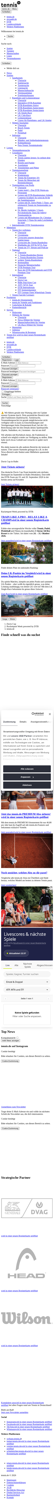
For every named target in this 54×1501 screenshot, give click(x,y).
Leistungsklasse (24, 118)
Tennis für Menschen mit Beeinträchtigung (28, 181)
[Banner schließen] (50, 714)
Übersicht (22, 80)
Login (17, 360)
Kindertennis (23, 175)
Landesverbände (14, 24)
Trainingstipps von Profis (23, 185)
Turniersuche (23, 85)
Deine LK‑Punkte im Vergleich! (26, 575)
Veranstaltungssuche (21, 150)
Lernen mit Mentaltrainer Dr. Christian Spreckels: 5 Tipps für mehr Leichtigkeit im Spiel (35, 220)
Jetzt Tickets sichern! (13, 466)
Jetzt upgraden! (26, 832)
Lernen (10, 148)
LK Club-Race (24, 115)
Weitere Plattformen (15, 26)
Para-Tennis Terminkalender (30, 145)
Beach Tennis (24, 128)
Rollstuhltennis (24, 143)
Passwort (5, 365)
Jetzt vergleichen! (8, 885)
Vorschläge (6, 405)
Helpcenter (17, 312)
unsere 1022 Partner (21, 736)
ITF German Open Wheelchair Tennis (34, 292)
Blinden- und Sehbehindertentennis (33, 140)
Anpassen (25, 777)
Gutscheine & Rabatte (21, 305)
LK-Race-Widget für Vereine (30, 325)
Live (8, 965)
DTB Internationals (26, 287)
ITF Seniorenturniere (27, 290)
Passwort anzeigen (9, 369)
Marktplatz (17, 327)
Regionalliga (23, 262)
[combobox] (20, 397)
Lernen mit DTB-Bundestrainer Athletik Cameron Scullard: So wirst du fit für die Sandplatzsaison (35, 197)
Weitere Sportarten (20, 123)
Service (10, 310)
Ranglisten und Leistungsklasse (26, 98)
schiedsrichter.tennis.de (25, 1452)
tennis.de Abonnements (22, 300)
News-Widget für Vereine (29, 320)
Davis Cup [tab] (11, 624)
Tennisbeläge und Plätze (28, 168)
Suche (10, 36)
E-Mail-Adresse (8, 363)
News (9, 73)
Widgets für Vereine (20, 315)
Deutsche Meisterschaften (29, 265)
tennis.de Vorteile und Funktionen (27, 302)
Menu (14, 9)
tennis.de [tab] (10, 629)
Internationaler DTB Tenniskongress (28, 225)
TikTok (28, 1427)
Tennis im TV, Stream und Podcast (33, 247)
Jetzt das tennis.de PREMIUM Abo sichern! (26, 816)
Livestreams (23, 235)
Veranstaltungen (14, 58)
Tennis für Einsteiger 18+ (29, 178)
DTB (9, 22)
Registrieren (7, 360)
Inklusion (16, 135)
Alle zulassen (27, 769)
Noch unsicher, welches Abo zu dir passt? (24, 872)
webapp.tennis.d (14, 1439)
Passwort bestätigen (9, 371)
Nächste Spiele (27, 965)
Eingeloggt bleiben (12, 391)
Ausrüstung (23, 165)
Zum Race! (24, 594)
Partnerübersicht (19, 307)
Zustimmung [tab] (9, 722)
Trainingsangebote (20, 170)
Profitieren (11, 297)
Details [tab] (23, 722)
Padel (20, 130)
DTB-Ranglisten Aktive (28, 105)
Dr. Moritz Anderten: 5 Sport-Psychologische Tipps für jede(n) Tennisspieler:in (32, 212)
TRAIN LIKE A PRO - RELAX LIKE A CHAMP (25, 519)
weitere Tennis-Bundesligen (30, 260)
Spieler (10, 48)
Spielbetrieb (17, 78)
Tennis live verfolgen (21, 230)
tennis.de (10, 17)
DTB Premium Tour (26, 267)
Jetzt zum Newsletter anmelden (14, 1412)
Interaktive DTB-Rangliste (29, 103)
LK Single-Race (25, 113)
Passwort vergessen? (10, 389)
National (16, 250)
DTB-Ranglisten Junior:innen (31, 108)
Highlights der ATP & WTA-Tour (32, 245)
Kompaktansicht (8, 1038)
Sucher (5, 403)
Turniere (10, 51)
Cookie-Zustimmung (10, 1061)
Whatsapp (29, 1429)
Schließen (6, 12)
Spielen (10, 75)
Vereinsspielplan (25, 93)
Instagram (29, 1422)
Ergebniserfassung (26, 95)
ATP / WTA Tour (25, 285)
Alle (16, 965)
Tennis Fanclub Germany (23, 295)
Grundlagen (17, 153)
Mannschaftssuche (26, 90)
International (17, 275)
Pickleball (22, 133)
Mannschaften (13, 53)
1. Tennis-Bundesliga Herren (30, 255)
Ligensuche (23, 88)
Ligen (9, 56)
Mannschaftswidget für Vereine (31, 322)
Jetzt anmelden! (26, 540)
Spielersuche (23, 83)
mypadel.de (12, 19)
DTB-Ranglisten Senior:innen (31, 110)
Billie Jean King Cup (27, 282)
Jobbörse (16, 330)
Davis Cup (22, 280)
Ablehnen (27, 785)
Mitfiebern (11, 227)
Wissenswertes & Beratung (24, 332)
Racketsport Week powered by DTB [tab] (23, 626)
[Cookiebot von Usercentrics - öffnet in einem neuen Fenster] (33, 714)
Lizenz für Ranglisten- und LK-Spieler (35, 120)
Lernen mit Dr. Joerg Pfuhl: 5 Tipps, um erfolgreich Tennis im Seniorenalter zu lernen (35, 205)
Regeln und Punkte (26, 163)
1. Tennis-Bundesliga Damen (30, 257)
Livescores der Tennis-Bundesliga (32, 242)
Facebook (29, 1424)
